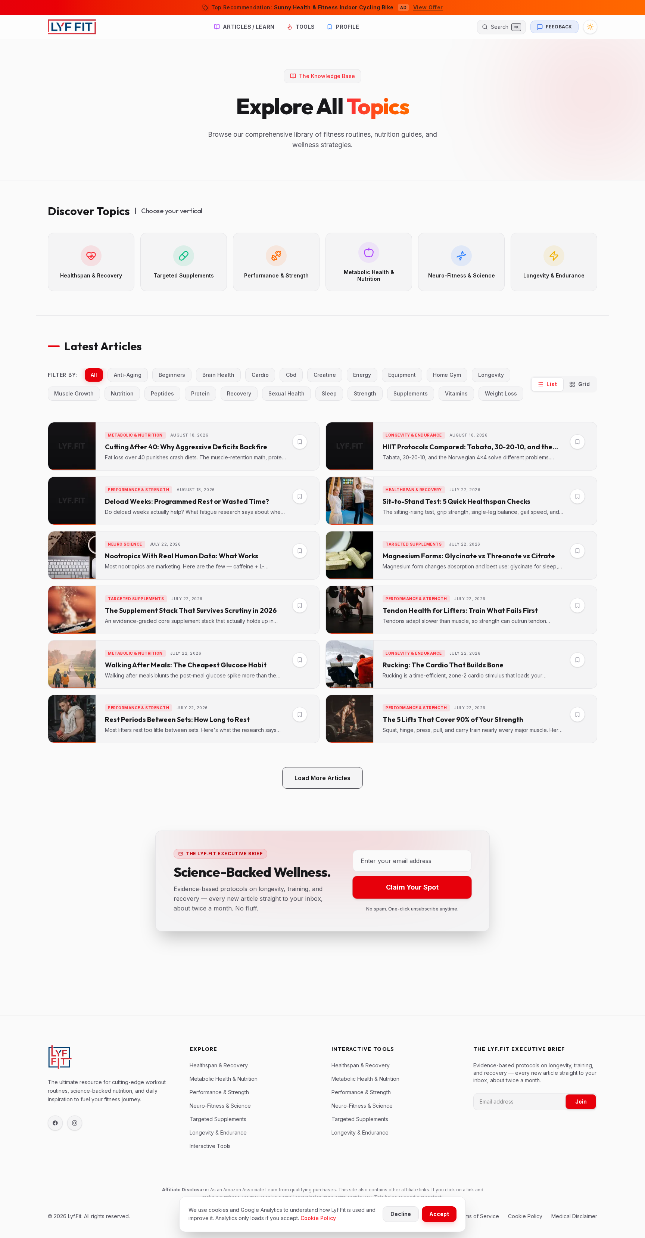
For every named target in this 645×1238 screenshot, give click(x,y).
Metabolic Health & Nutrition (224, 1079)
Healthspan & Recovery (219, 1065)
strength (365, 393)
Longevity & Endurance (218, 1132)
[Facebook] (55, 1123)
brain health (218, 375)
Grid (584, 384)
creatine (325, 375)
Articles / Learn (249, 27)
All (94, 375)
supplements (410, 393)
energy (362, 375)
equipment (402, 375)
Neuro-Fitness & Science (220, 1105)
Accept (439, 1214)
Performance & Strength (219, 1092)
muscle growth (74, 393)
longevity (491, 375)
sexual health (286, 393)
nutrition (122, 393)
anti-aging (127, 375)
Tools (305, 27)
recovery (239, 393)
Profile (347, 27)
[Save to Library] (299, 441)
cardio (260, 375)
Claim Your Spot (412, 887)
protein (200, 393)
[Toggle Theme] (590, 27)
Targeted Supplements (218, 1119)
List (551, 384)
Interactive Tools (210, 1146)
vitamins (456, 393)
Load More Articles (322, 778)
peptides (162, 393)
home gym (447, 375)
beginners (172, 375)
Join (581, 1101)
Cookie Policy (318, 1218)
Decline (400, 1214)
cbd (291, 375)
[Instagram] (74, 1123)
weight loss (501, 393)
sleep (329, 393)
